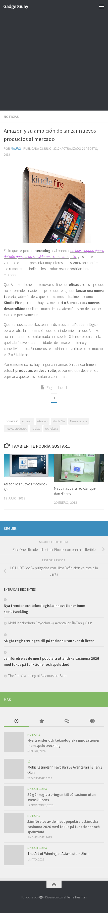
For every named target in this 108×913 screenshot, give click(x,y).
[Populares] (41, 721)
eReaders (42, 421)
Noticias (11, 116)
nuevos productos (16, 428)
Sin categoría (37, 789)
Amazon (27, 421)
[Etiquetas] (91, 721)
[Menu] (101, 6)
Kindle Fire (58, 421)
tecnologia (51, 428)
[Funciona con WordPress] (41, 897)
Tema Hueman (77, 897)
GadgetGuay (15, 6)
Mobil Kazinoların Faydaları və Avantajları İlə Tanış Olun (50, 623)
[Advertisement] (54, 57)
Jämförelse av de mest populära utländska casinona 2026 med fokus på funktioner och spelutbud (63, 826)
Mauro (16, 148)
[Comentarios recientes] (66, 721)
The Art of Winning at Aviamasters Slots (37, 675)
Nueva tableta (78, 421)
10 (28, 761)
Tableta (35, 428)
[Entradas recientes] (16, 721)
